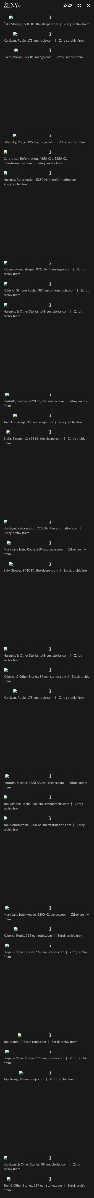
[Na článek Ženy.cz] (12, 5)
